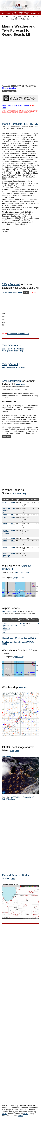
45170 (5, 502)
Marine (8, 17)
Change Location (9, 88)
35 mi (13, 524)
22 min (16, 624)
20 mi (13, 509)
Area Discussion (11, 380)
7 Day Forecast (11, 284)
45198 (5, 515)
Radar (23, 19)
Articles (8, 13)
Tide (20, 17)
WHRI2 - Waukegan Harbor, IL (6, 555)
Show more (6, 437)
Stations (6, 500)
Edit (26, 124)
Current (13, 345)
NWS (24, 17)
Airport (35, 17)
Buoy (30, 17)
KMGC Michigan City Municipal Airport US (6, 628)
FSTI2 (5, 538)
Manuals (33, 13)
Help (36, 124)
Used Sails (21, 13)
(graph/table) (18, 577)
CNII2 (4, 518)
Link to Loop (7, 756)
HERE (4, 1114)
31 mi (13, 515)
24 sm (12, 624)
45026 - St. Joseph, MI (6, 510)
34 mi (13, 518)
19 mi (13, 502)
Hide (31, 124)
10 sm (24, 624)
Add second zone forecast (18, 334)
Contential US (28, 797)
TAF (28, 19)
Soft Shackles (15, 13)
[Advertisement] (20, 61)
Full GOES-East (8, 799)
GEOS (17, 19)
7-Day (15, 17)
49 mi (13, 553)
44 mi (13, 541)
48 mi (13, 547)
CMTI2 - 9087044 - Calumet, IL (6, 532)
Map (12, 19)
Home (2, 13)
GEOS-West (16, 797)
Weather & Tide (26, 13)
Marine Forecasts (12, 123)
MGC (29, 650)
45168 (5, 541)
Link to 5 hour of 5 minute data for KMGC (19, 638)
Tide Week (11, 349)
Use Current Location (9, 91)
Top (3, 17)
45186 (5, 547)
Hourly (26, 292)
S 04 (20, 623)
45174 (5, 524)
